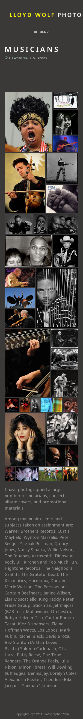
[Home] (6, 58)
